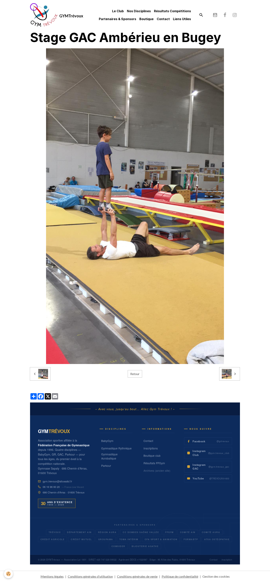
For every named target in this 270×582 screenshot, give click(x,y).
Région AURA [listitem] (107, 532)
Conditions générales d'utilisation (90, 576)
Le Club (118, 11)
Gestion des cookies (216, 576)
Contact (163, 19)
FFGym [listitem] (169, 532)
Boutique (146, 19)
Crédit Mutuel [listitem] (81, 539)
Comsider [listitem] (118, 546)
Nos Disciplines (139, 11)
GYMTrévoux (53, 559)
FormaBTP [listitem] (191, 539)
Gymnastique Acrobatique (109, 456)
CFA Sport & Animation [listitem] (161, 539)
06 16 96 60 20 (51, 487)
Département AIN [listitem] (79, 532)
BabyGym (107, 441)
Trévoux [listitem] (55, 532)
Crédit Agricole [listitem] (53, 539)
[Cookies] (8, 573)
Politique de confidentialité (180, 576)
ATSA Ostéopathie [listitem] (216, 539)
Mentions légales (52, 576)
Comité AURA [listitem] (211, 532)
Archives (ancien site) (156, 471)
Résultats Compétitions (172, 11)
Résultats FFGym (154, 463)
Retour (135, 374)
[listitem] (208, 441)
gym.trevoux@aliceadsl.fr (57, 481)
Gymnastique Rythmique (116, 448)
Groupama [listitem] (105, 539)
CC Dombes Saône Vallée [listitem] (141, 532)
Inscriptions (150, 448)
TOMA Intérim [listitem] (128, 539)
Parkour (106, 466)
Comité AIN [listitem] (187, 532)
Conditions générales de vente (137, 576)
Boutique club (151, 456)
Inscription (227, 559)
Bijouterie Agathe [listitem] (145, 546)
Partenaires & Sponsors (117, 19)
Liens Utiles (182, 19)
